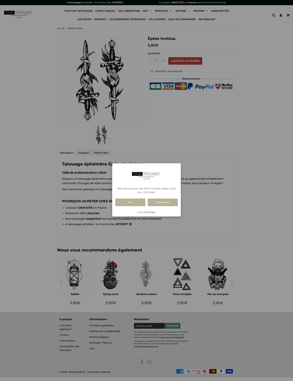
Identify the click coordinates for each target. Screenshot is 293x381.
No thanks (162, 202)
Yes (130, 202)
